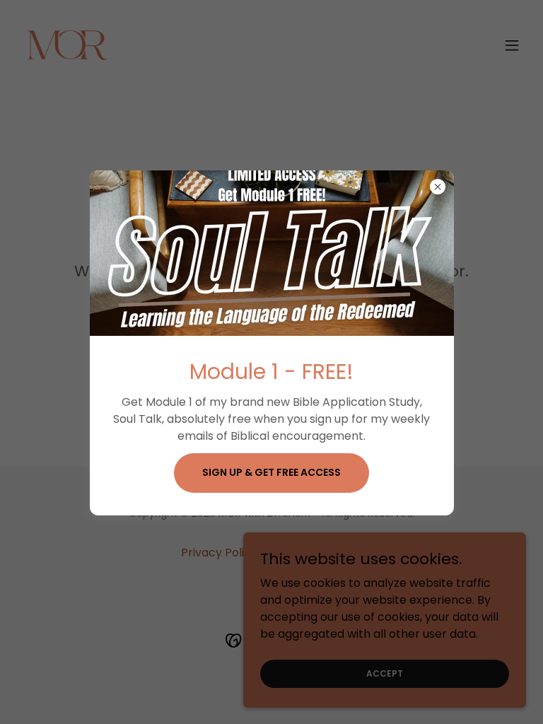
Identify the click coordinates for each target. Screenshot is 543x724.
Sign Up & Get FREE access (271, 472)
